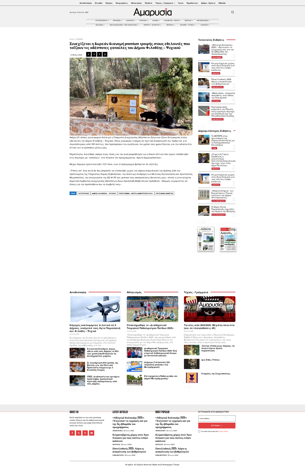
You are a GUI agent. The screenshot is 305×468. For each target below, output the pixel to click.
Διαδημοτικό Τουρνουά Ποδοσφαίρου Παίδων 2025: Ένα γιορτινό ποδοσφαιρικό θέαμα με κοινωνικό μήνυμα (160, 352)
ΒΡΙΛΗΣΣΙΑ (216, 101)
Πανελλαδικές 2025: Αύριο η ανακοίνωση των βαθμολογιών (221, 81)
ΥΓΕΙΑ (214, 148)
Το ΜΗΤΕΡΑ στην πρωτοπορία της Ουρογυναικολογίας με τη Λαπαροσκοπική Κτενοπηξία (223, 140)
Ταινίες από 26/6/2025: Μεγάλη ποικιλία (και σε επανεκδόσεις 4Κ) (209, 326)
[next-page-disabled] (132, 389)
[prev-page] (199, 126)
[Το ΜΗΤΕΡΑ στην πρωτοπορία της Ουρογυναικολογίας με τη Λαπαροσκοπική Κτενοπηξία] (203, 140)
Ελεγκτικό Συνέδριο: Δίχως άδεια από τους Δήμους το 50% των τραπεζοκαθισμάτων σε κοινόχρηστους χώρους (103, 352)
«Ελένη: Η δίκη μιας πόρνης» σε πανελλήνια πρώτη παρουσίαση (218, 348)
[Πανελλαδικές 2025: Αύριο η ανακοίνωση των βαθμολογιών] (203, 83)
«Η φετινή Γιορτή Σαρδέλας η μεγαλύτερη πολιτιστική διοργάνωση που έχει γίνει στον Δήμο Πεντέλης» (223, 160)
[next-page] (203, 126)
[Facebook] (88, 54)
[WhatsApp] (105, 54)
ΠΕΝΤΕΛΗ (215, 169)
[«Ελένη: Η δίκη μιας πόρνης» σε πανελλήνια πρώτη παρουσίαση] (191, 350)
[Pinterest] (99, 54)
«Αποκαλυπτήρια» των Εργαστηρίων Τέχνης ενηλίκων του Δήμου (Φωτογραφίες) (222, 194)
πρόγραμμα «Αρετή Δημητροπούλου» (136, 193)
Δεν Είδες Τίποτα (210, 359)
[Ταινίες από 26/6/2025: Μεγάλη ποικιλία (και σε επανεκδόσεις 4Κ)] (209, 309)
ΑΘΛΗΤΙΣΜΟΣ (217, 57)
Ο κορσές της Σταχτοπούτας (215, 373)
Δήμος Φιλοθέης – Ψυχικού (104, 193)
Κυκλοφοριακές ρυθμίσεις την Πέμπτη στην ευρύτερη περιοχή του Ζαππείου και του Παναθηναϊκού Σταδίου (222, 111)
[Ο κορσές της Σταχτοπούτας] (191, 377)
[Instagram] (78, 433)
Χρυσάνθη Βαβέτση (164, 193)
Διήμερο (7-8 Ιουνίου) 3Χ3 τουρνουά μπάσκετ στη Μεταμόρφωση (157, 364)
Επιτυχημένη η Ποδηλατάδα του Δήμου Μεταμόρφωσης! (160, 377)
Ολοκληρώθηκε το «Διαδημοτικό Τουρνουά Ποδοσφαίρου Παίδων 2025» (150, 326)
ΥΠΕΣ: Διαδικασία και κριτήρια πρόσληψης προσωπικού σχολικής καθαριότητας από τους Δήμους (103, 380)
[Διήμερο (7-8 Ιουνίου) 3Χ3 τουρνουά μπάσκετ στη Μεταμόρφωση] (134, 366)
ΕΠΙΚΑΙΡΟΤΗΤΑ (217, 87)
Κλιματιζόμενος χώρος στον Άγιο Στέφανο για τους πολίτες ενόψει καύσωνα (223, 66)
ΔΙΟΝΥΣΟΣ (215, 73)
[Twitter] (94, 54)
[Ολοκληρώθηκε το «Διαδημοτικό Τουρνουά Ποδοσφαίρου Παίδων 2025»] (152, 309)
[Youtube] (91, 433)
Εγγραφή (215, 425)
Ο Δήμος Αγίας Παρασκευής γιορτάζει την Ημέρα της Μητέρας (223, 209)
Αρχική (72, 39)
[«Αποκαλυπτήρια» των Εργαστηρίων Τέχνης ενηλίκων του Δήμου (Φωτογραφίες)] (203, 195)
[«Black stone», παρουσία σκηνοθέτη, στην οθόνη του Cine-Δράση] (203, 97)
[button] (232, 12)
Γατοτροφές (83, 193)
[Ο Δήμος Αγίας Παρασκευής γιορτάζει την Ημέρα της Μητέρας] (203, 211)
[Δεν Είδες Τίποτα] (191, 364)
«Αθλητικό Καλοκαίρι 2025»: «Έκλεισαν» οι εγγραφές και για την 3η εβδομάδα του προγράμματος (222, 49)
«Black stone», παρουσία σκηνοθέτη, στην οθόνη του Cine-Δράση (223, 95)
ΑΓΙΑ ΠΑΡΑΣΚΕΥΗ (218, 201)
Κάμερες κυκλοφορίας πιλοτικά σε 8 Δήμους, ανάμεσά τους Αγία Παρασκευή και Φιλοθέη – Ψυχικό (95, 328)
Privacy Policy (223, 431)
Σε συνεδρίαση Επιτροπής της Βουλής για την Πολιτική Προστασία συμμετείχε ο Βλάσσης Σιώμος (102, 366)
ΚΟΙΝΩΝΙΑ (79, 39)
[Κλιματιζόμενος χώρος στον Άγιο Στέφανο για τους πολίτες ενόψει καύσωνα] (203, 67)
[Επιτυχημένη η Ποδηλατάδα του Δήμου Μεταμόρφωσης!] (134, 380)
